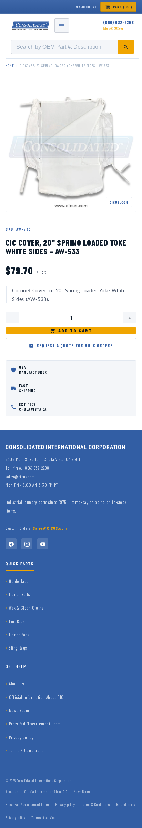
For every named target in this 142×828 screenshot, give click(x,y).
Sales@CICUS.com (113, 28)
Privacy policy (21, 737)
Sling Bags (18, 648)
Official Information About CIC (36, 697)
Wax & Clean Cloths (26, 608)
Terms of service (43, 817)
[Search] (126, 47)
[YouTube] (42, 543)
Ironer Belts (19, 594)
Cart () (122, 7)
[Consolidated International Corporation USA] (31, 25)
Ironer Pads (19, 634)
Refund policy (125, 804)
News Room (19, 710)
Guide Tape (19, 581)
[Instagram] (26, 543)
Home (10, 65)
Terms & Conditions (26, 750)
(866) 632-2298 (118, 22)
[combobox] (72, 47)
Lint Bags (16, 621)
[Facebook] (11, 543)
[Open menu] (61, 25)
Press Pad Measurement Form (35, 724)
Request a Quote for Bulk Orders (75, 345)
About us (16, 683)
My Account (86, 6)
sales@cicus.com (20, 476)
